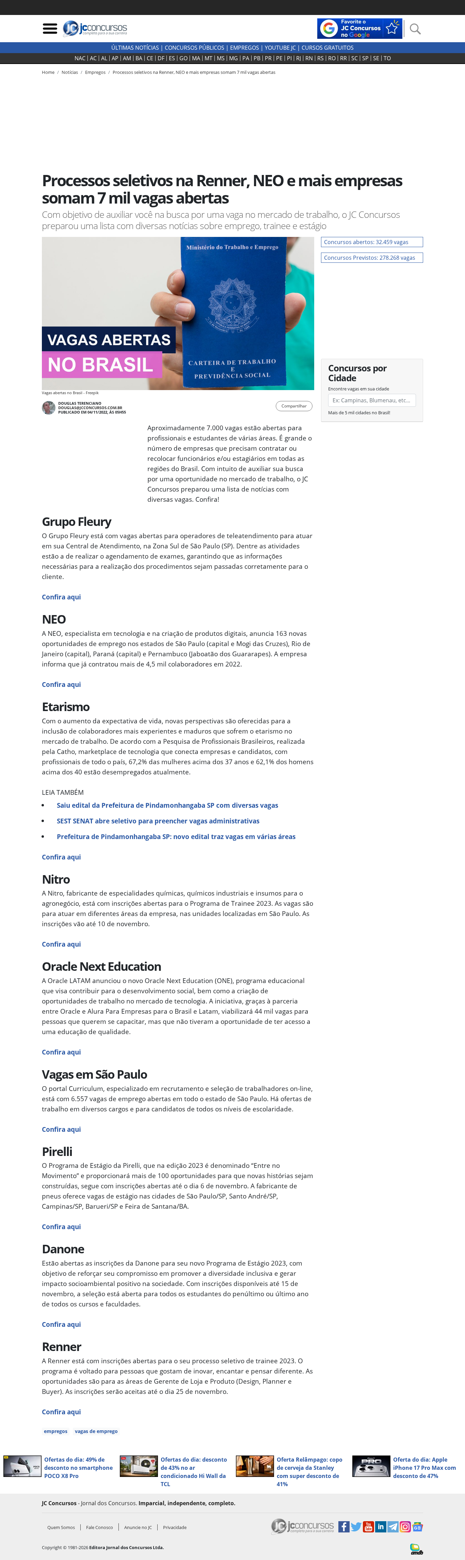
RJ (298, 58)
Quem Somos (61, 1527)
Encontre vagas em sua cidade (358, 389)
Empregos (244, 47)
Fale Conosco (99, 1527)
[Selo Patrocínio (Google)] (359, 28)
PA (245, 58)
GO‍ (183, 58)
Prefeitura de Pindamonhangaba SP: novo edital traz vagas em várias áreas (176, 836)
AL (104, 58)
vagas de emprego (96, 1431)
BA (138, 58)
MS (221, 58)
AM (127, 58)
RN (309, 58)
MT (208, 58)
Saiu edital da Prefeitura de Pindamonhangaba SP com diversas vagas (167, 805)
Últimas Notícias (135, 47)
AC (93, 58)
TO (387, 58)
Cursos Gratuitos (328, 47)
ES (172, 58)
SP (365, 58)
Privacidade (175, 1527)
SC (354, 58)
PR (268, 58)
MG (233, 58)
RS (320, 58)
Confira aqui (61, 596)
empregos (55, 1431)
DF (161, 58)
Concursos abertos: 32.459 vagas (366, 242)
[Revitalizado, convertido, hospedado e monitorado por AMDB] (416, 1548)
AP (115, 58)
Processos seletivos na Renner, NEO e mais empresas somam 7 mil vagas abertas (194, 72)
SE (376, 58)
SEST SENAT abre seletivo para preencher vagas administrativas (158, 820)
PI (289, 58)
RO (332, 58)
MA (196, 58)
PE (279, 58)
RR (343, 58)
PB (257, 58)
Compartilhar (294, 406)
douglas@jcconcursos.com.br (90, 407)
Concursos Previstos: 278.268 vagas (369, 257)
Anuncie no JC (138, 1527)
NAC (80, 58)
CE (150, 58)
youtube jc (280, 47)
